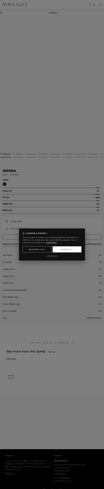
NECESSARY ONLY (37, 249)
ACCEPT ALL (67, 249)
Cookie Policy (51, 242)
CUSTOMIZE (52, 256)
